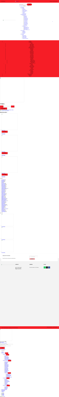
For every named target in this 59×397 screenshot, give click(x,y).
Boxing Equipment (5, 360)
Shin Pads (25, 24)
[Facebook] (49, 267)
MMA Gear (6, 372)
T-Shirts (24, 12)
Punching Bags (7, 370)
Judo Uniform (3, 194)
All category (22, 7)
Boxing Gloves (3, 184)
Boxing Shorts (26, 19)
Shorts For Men (4, 204)
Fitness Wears (22, 30)
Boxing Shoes (3, 185)
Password (1, 345)
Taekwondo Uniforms (25, 38)
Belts (23, 34)
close (4, 396)
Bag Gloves (3, 180)
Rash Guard (6, 387)
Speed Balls (25, 25)
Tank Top (24, 33)
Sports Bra (24, 32)
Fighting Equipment (23, 14)
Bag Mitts (25, 16)
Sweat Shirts (24, 11)
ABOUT (3, 391)
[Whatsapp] (45, 267)
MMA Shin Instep (26, 28)
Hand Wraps (25, 22)
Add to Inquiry (3, 108)
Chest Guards (26, 20)
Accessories (3, 179)
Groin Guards (26, 21)
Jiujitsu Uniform (25, 36)
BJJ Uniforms (24, 35)
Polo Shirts (24, 9)
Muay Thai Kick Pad (26, 29)
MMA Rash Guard (26, 27)
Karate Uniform (25, 37)
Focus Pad (3, 189)
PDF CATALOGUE (4, 389)
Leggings (24, 31)
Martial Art (3, 196)
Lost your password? (2, 349)
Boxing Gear (24, 15)
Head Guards (25, 23)
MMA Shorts (8, 376)
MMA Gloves (26, 26)
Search (29, 4)
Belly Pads (25, 17)
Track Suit (6, 383)
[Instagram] (47, 267)
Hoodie (23, 8)
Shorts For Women (7, 381)
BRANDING (3, 390)
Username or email (2, 344)
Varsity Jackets (24, 13)
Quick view (4, 131)
